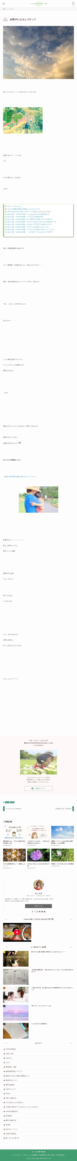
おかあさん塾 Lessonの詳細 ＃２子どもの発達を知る (24, 216)
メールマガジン (17, 1155)
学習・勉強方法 (11, 1098)
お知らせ (9, 1058)
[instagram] (37, 912)
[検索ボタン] (4, 4)
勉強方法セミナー (12, 1080)
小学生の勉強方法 (12, 1111)
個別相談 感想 (11, 1067)
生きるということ (12, 1129)
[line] (40, 912)
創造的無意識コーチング (14, 1071)
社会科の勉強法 (11, 1133)
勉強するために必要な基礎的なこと (18, 1076)
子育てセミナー (11, 1089)
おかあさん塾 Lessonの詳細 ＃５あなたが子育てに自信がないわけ (28, 224)
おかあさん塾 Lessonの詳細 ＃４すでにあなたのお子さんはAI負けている (31, 222)
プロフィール (38, 906)
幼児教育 (9, 1116)
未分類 (8, 1125)
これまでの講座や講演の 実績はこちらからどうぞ (23, 209)
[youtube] (42, 912)
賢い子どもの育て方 (12, 1138)
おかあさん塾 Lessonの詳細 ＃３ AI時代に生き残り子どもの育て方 (28, 219)
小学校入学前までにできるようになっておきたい (22, 1107)
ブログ (7, 802)
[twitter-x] (35, 912)
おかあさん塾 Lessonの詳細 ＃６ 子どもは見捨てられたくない (27, 227)
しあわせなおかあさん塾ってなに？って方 (20, 211)
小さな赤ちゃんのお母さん (15, 1102)
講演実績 (34, 1155)
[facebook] (32, 912)
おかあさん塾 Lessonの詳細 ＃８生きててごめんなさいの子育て (29, 232)
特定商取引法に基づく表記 (46, 1155)
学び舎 (12, 802)
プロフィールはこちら (13, 206)
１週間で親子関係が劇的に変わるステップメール (19, 476)
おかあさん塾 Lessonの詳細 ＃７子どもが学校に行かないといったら (29, 229)
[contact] (45, 912)
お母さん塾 (9, 1053)
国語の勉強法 (10, 1085)
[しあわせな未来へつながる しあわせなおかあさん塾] (38, 4)
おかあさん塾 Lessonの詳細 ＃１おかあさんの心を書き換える (27, 214)
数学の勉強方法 (11, 1120)
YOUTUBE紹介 (11, 1049)
